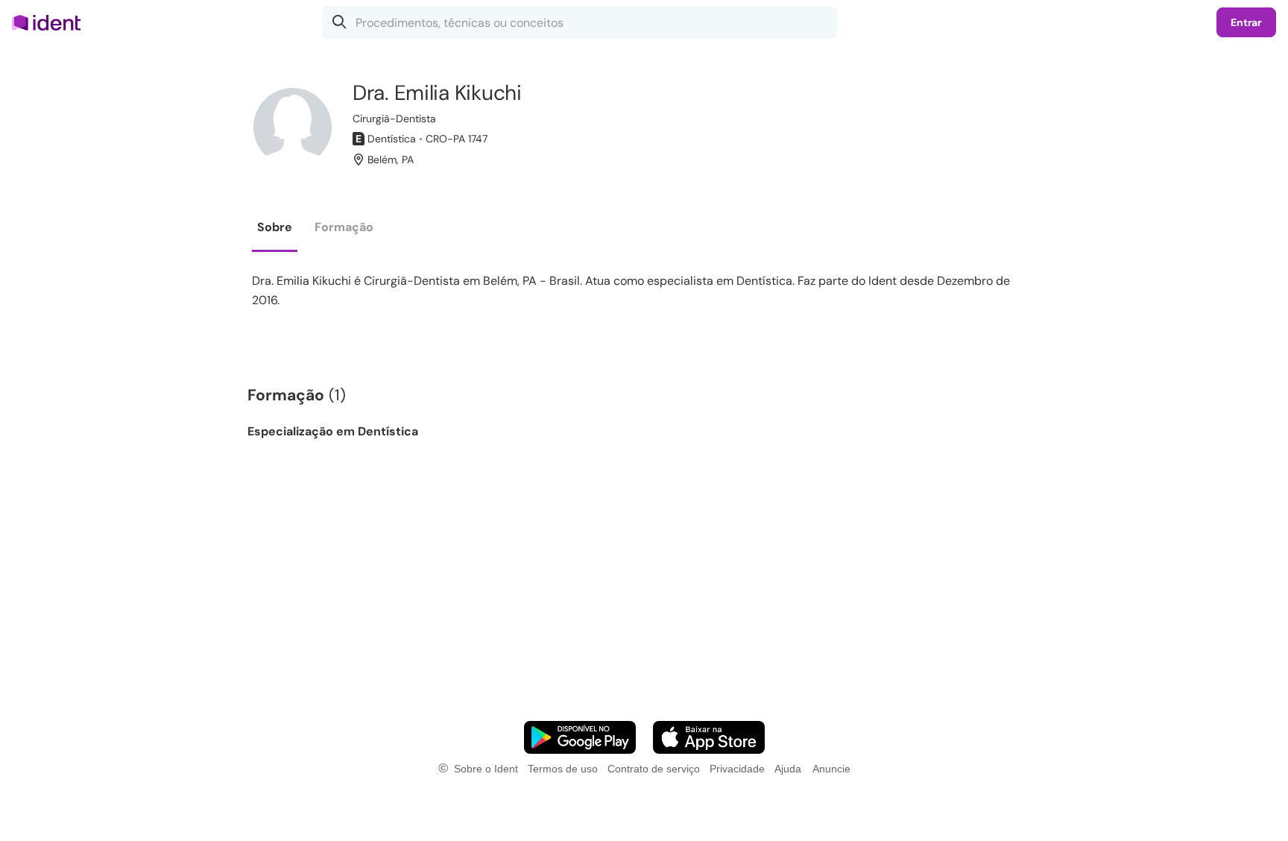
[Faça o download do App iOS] (708, 737)
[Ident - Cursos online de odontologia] (51, 22)
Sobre (274, 227)
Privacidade (737, 769)
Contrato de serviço (653, 769)
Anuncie (831, 769)
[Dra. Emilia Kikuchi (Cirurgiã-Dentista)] (292, 127)
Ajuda (787, 769)
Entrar (1246, 22)
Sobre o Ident (486, 769)
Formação (344, 227)
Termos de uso (563, 769)
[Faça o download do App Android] (580, 737)
